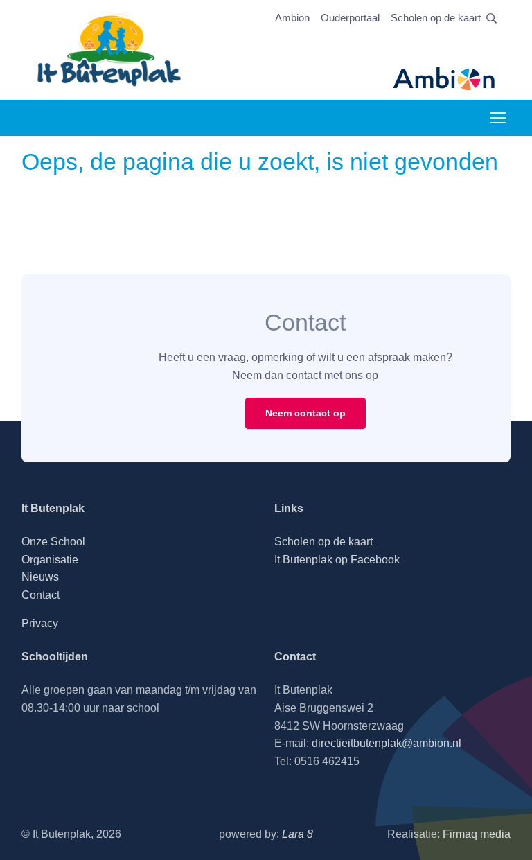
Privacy (39, 623)
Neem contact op (305, 413)
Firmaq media (477, 834)
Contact (40, 595)
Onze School (53, 541)
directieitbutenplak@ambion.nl (386, 743)
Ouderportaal (350, 18)
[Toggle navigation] (497, 117)
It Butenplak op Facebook (337, 559)
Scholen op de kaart (436, 18)
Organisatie (49, 559)
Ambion (292, 18)
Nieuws (40, 577)
